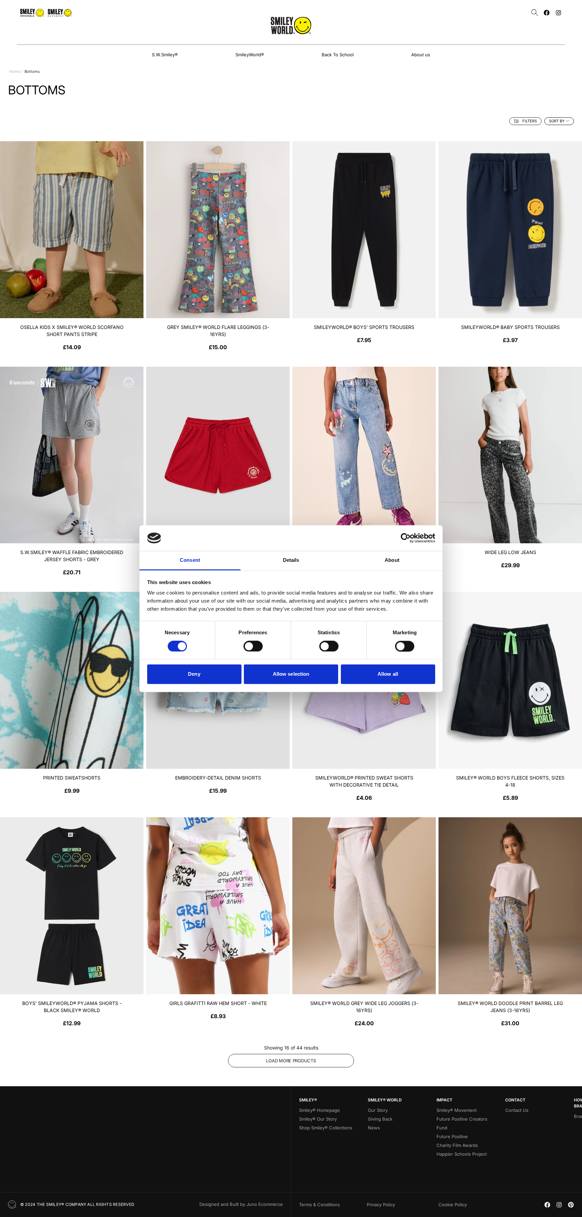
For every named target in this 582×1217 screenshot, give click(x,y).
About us (420, 54)
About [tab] (392, 560)
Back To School (338, 54)
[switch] (253, 646)
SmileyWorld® (249, 54)
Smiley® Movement (457, 1110)
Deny (194, 674)
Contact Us (516, 1110)
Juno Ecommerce (265, 1204)
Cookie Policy (453, 1204)
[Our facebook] (547, 13)
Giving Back (380, 1119)
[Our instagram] (558, 12)
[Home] (291, 25)
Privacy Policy (381, 1204)
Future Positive (452, 1136)
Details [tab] (291, 560)
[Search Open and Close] (534, 12)
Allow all (388, 674)
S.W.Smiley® (165, 54)
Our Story (378, 1110)
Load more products (291, 1060)
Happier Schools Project (462, 1154)
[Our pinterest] (571, 1205)
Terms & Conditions (319, 1204)
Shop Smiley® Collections (325, 1127)
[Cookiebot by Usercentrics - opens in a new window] (405, 538)
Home (14, 71)
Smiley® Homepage (319, 1110)
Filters (529, 121)
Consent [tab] (190, 560)
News (374, 1127)
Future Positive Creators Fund (462, 1123)
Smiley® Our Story (318, 1119)
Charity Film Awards (457, 1145)
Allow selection (291, 674)
